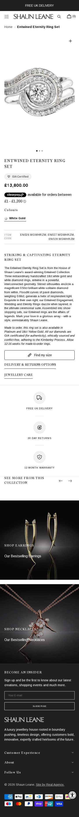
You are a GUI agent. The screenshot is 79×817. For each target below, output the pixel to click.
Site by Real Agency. (50, 784)
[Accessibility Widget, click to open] (72, 795)
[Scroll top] (72, 810)
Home (8, 27)
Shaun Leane (25, 784)
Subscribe (39, 706)
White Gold (17, 218)
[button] (6, 16)
